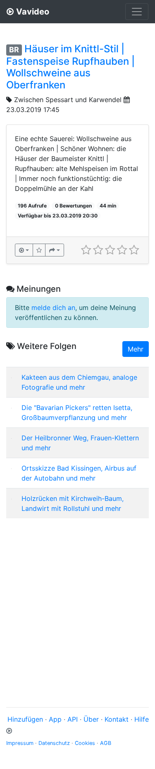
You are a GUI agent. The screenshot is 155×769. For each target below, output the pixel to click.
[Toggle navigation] (136, 11)
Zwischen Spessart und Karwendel (68, 99)
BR (14, 49)
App (55, 719)
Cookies (85, 743)
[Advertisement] (77, 603)
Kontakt (117, 719)
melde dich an (53, 307)
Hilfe (141, 719)
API (72, 719)
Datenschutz (54, 743)
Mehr (135, 349)
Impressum (19, 743)
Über (91, 719)
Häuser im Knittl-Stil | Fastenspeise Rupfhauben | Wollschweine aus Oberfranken (70, 67)
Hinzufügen (25, 719)
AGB (105, 743)
